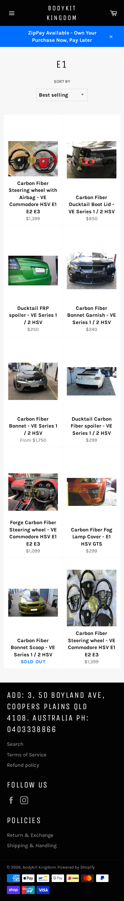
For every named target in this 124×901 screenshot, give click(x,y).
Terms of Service (26, 755)
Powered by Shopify (76, 867)
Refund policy (23, 765)
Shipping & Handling (31, 845)
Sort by (62, 81)
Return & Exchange (30, 835)
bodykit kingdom (62, 13)
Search (15, 744)
